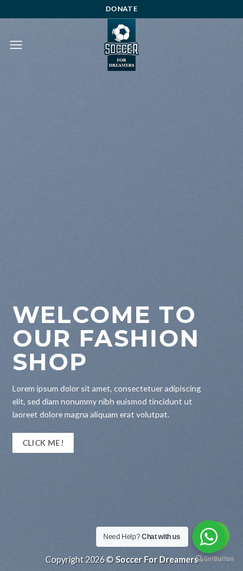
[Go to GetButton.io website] (215, 559)
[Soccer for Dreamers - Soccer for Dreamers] (121, 44)
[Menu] (16, 44)
